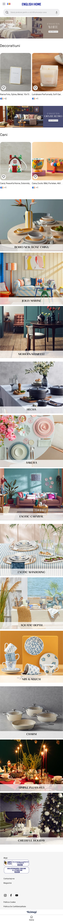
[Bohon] (31, 225)
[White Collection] (31, 28)
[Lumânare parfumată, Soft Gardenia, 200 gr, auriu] (16, 72)
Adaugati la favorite (4, 87)
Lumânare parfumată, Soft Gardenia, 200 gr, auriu (16, 94)
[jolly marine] (31, 279)
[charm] (31, 712)
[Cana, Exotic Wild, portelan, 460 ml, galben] (29, 161)
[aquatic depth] (31, 603)
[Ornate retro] (31, 116)
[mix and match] (31, 657)
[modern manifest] (31, 332)
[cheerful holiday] (31, 819)
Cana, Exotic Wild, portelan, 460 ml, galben (29, 183)
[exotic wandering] (31, 550)
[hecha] (31, 388)
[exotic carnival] (31, 494)
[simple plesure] (31, 765)
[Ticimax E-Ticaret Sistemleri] (31, 912)
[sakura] (31, 441)
